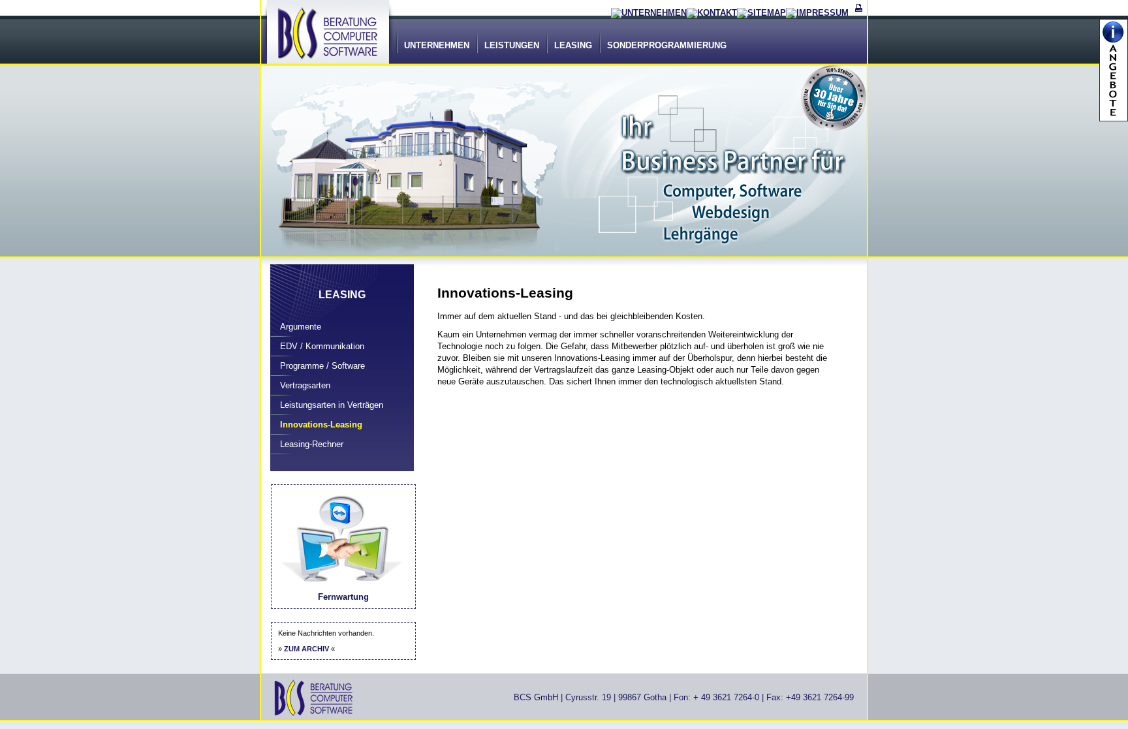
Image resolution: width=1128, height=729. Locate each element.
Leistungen (511, 45)
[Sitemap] (761, 13)
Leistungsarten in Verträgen (331, 405)
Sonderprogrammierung (667, 45)
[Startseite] (649, 13)
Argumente (300, 327)
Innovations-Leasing (321, 424)
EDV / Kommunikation (322, 346)
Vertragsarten (305, 385)
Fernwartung (343, 597)
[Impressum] (817, 13)
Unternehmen (436, 45)
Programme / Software (322, 366)
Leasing (573, 45)
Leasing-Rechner (311, 444)
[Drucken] (859, 13)
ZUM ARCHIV (306, 649)
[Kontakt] (712, 13)
